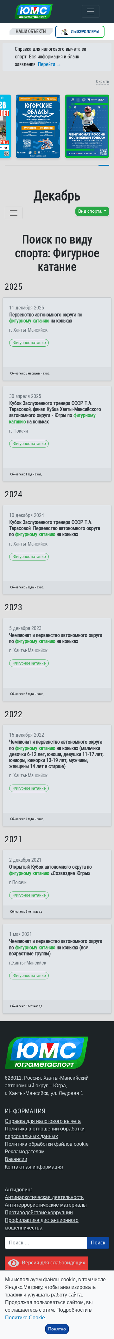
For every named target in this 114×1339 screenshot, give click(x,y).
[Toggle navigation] (90, 11)
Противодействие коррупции (39, 1212)
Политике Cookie (25, 1317)
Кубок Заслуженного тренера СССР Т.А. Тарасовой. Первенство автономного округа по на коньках (54, 528)
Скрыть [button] (102, 81)
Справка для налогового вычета (43, 1121)
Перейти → (49, 64)
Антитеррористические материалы (46, 1205)
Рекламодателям (25, 1151)
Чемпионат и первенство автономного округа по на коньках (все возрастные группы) (55, 947)
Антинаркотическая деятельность (44, 1197)
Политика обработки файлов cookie (47, 1144)
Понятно (57, 1328)
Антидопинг (18, 1189)
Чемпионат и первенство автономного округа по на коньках (55, 638)
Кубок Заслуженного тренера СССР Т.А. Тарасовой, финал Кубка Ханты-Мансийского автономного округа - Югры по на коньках (55, 412)
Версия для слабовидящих (52, 1262)
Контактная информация (34, 1167)
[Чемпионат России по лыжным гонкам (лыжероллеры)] (87, 126)
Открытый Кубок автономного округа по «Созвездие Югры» (50, 870)
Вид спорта (90, 211)
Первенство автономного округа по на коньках (45, 318)
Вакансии (16, 1159)
